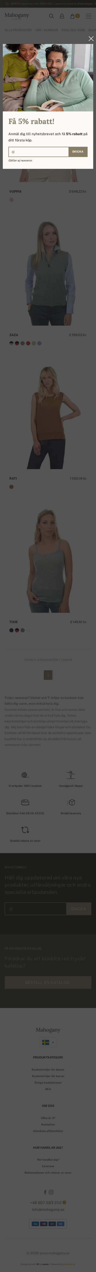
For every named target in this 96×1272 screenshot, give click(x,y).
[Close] (89, 38)
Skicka (77, 151)
